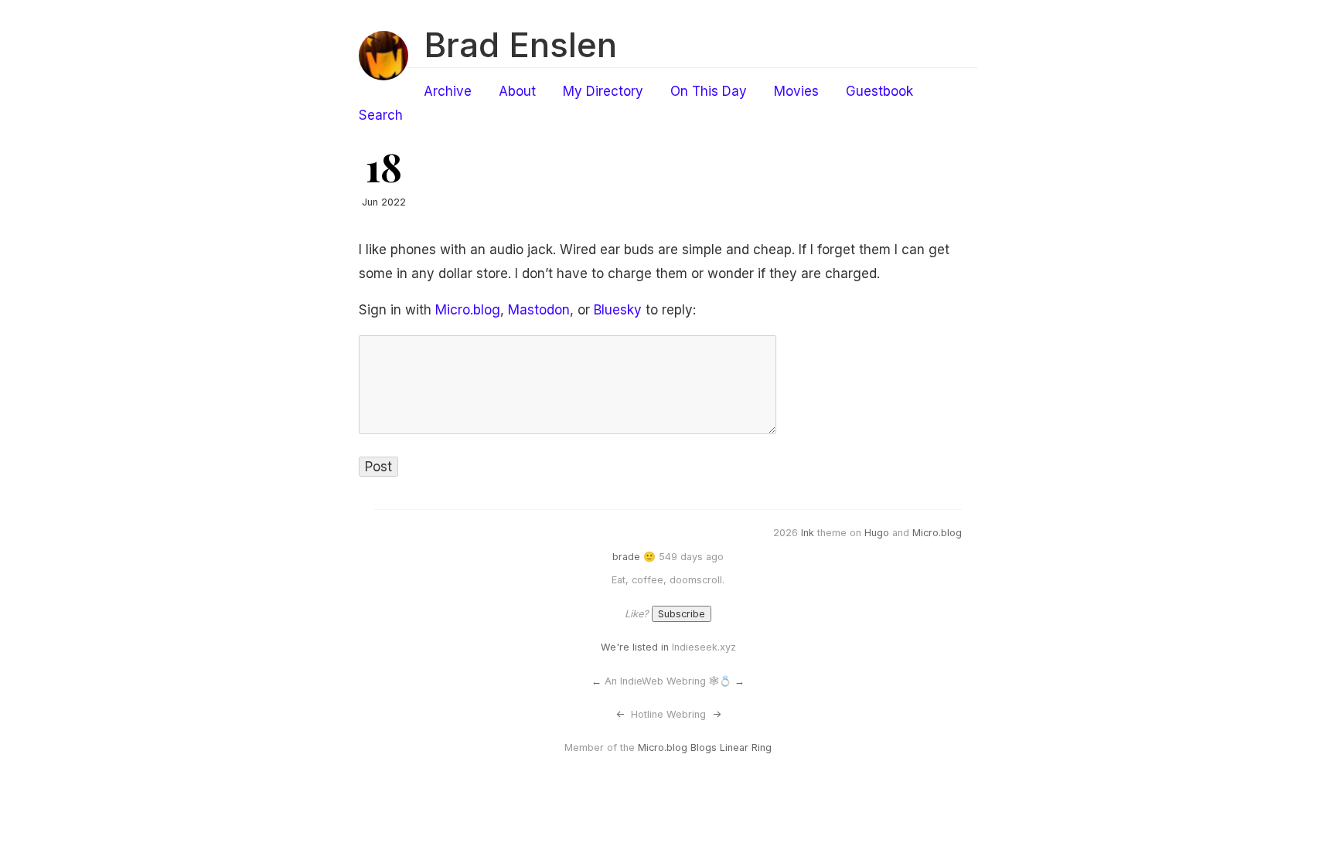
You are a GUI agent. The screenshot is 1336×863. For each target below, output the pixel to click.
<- (620, 714)
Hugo (876, 533)
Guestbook (879, 91)
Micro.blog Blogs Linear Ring (705, 747)
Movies (796, 91)
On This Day (708, 91)
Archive (448, 91)
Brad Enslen (520, 45)
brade (626, 556)
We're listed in (635, 647)
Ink (807, 533)
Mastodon (539, 310)
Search (381, 115)
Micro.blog (467, 310)
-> (716, 714)
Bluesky (618, 310)
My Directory (603, 91)
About (517, 91)
